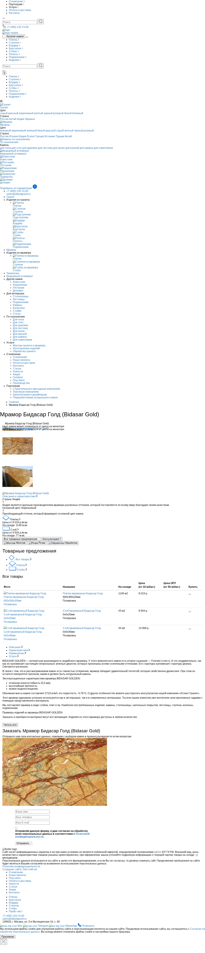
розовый (58, 113)
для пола (5, 148)
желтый (38, 113)
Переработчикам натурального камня (35, 397)
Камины (17, 305)
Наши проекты (21, 360)
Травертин (12, 273)
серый (4, 113)
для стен (16, 148)
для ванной (72, 148)
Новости (18, 371)
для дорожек (29, 148)
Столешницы (21, 296)
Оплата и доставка (20, 10)
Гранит (10, 196)
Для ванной (20, 334)
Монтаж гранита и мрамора (29, 345)
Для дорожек (20, 325)
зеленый (32, 130)
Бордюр (14, 45)
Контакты (14, 13)
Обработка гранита (24, 351)
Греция (40, 136)
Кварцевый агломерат (19, 276)
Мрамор (11, 249)
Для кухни (19, 331)
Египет (31, 136)
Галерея (18, 377)
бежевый (77, 113)
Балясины (19, 308)
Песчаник (18, 287)
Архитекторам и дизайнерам (30, 394)
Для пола (18, 319)
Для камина (20, 336)
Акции (16, 374)
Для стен (18, 322)
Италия (13, 136)
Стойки (17, 310)
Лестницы (19, 299)
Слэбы (13, 51)
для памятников (103, 148)
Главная (14, 402)
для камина (86, 148)
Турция (60, 136)
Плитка (13, 39)
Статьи (17, 368)
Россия (4, 119)
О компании (16, 1)
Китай (12, 119)
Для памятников (22, 339)
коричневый (26, 113)
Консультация (51, 539)
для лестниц (45, 148)
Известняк (19, 282)
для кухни (59, 148)
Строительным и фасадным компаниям (36, 388)
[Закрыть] (3, 942)
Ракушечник (20, 284)
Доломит (18, 290)
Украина (30, 119)
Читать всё (10, 724)
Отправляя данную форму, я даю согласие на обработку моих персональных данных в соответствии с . (52, 834)
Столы (17, 313)
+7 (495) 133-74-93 (18, 27)
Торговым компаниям (26, 391)
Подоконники (17, 57)
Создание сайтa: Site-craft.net (19, 869)
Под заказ (19, 380)
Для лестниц (20, 328)
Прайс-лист (15, 911)
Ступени (14, 42)
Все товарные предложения (21, 539)
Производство (21, 383)
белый (68, 113)
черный (48, 113)
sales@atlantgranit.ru (18, 194)
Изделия (14, 60)
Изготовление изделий (26, 348)
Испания (50, 136)
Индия (20, 119)
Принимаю (7, 936)
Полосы (14, 54)
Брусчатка (15, 48)
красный (13, 113)
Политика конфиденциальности (21, 866)
